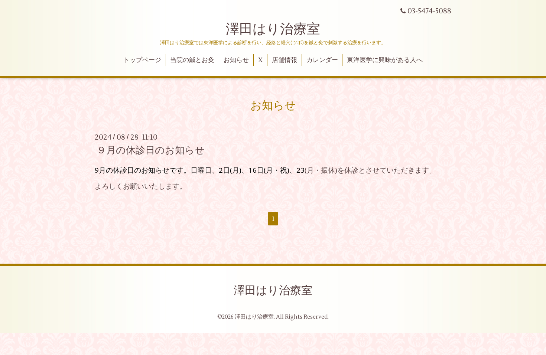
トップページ (142, 60)
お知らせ (236, 60)
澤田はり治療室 (273, 29)
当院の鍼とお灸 (192, 60)
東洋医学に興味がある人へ (385, 60)
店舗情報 (284, 60)
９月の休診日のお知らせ (151, 150)
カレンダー (322, 60)
